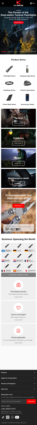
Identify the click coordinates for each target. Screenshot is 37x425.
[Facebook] (12, 417)
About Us (4, 389)
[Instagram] (8, 417)
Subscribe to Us (6, 394)
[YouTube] (17, 417)
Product (4, 372)
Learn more (17, 205)
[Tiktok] (3, 417)
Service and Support (8, 383)
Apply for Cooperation (9, 378)
